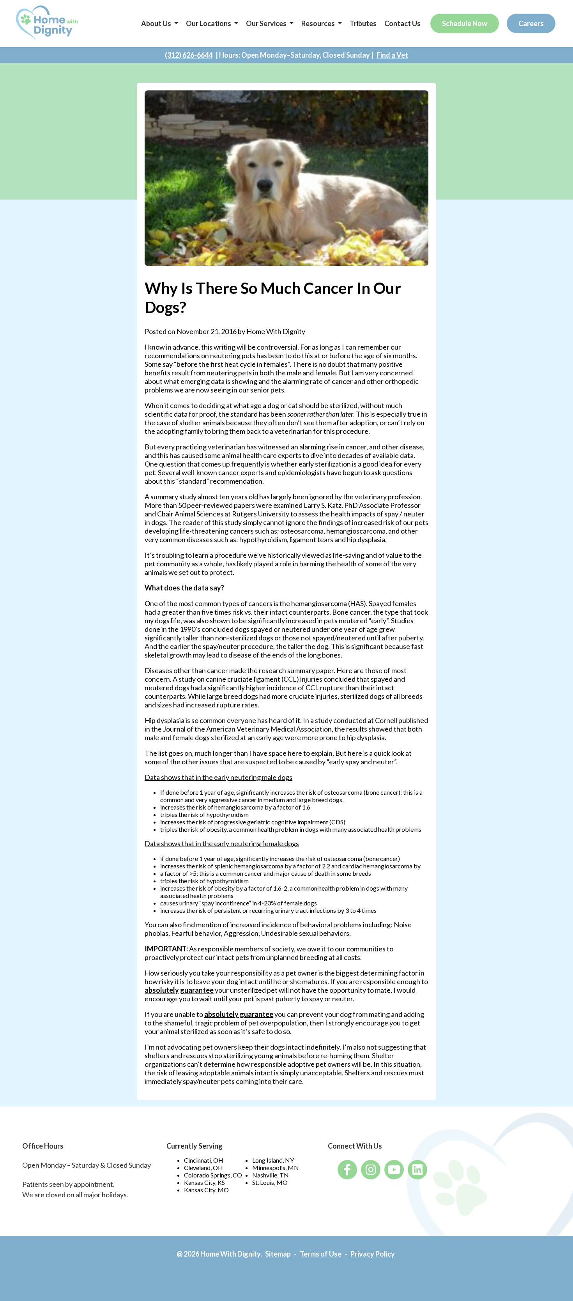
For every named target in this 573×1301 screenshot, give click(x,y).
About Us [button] (156, 23)
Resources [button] (318, 23)
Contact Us (402, 23)
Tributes (363, 23)
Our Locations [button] (208, 23)
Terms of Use (320, 1254)
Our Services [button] (266, 23)
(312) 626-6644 (188, 55)
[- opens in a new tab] (347, 1169)
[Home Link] (47, 23)
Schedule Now (464, 23)
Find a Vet (392, 55)
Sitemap (278, 1254)
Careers (531, 23)
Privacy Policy (372, 1254)
